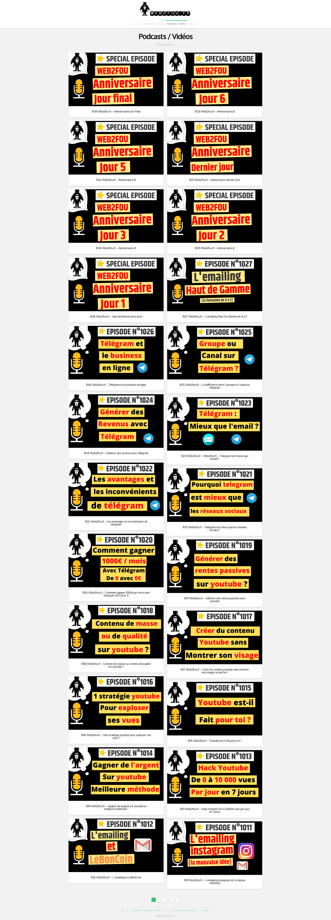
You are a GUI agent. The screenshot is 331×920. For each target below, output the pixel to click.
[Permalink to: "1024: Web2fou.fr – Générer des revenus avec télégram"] (116, 421)
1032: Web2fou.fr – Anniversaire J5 (116, 179)
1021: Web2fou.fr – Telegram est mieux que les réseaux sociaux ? (215, 528)
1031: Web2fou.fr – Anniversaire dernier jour (214, 179)
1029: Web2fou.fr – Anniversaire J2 (215, 248)
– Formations (136, 910)
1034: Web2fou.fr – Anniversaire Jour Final (116, 111)
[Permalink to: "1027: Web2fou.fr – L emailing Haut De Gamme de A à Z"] (214, 284)
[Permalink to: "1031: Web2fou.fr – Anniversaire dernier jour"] (214, 148)
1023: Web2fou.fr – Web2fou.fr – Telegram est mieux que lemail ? (214, 457)
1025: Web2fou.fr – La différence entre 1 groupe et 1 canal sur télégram (215, 386)
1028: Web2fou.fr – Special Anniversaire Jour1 (116, 316)
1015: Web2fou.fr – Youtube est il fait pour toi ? (215, 740)
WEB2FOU (171, 916)
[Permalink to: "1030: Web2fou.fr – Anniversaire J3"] (116, 216)
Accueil (125, 910)
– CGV (164, 910)
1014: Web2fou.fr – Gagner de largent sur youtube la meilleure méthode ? (116, 807)
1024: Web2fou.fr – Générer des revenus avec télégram (116, 453)
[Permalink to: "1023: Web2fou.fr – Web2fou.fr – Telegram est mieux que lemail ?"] (214, 424)
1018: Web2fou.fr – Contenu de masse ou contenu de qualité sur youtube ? (116, 665)
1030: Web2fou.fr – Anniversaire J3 (116, 248)
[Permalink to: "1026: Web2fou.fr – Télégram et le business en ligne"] (116, 352)
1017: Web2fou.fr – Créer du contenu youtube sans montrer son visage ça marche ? (214, 671)
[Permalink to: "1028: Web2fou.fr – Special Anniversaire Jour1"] (116, 284)
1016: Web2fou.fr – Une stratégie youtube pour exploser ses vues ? (116, 736)
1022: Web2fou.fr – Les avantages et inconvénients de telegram (116, 523)
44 (172, 900)
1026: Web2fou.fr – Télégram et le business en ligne (116, 384)
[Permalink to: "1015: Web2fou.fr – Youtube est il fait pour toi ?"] (214, 708)
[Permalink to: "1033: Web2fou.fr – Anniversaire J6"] (214, 79)
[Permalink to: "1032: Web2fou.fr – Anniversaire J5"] (116, 148)
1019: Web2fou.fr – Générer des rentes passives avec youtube (214, 599)
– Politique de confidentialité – (184, 910)
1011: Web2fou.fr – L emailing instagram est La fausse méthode (214, 881)
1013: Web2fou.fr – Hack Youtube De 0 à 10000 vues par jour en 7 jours (215, 810)
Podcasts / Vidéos (152, 910)
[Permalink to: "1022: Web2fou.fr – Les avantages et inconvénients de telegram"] (116, 489)
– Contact (205, 910)
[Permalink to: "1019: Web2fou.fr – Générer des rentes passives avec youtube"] (214, 566)
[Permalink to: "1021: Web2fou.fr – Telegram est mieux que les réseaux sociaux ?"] (214, 495)
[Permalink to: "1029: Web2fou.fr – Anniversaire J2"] (214, 216)
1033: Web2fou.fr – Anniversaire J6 (215, 111)
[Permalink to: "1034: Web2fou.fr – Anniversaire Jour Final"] (116, 79)
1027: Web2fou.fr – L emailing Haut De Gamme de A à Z (215, 316)
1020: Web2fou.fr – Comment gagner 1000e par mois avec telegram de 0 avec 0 (116, 594)
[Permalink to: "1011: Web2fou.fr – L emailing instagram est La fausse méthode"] (214, 848)
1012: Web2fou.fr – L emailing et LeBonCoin (116, 877)
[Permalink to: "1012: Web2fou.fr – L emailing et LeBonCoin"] (116, 845)
